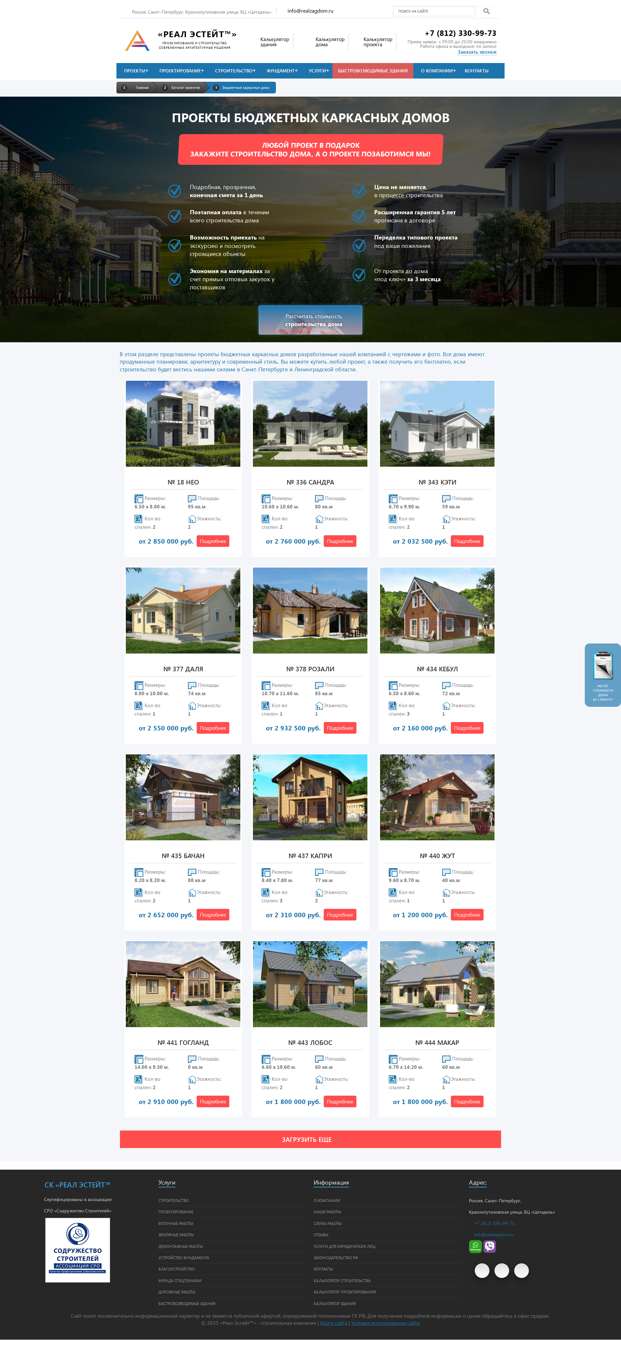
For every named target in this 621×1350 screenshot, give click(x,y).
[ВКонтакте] (502, 1270)
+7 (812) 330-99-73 (460, 32)
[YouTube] (482, 1270)
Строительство (234, 71)
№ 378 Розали (310, 669)
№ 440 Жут (437, 856)
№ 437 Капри (310, 856)
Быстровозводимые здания (373, 71)
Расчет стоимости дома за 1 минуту (603, 693)
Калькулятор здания (335, 1303)
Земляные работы (176, 1234)
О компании (437, 71)
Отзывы (321, 1234)
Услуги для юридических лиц (345, 1246)
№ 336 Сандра (310, 482)
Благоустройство (176, 1268)
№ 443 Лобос (310, 1043)
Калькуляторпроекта (378, 42)
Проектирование (180, 71)
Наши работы (327, 1211)
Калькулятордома (330, 42)
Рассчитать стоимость (314, 320)
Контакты (477, 71)
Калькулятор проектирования (345, 1291)
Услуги (317, 71)
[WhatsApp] (475, 1251)
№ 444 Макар (437, 1043)
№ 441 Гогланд (183, 1043)
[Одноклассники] (521, 1270)
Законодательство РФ (336, 1257)
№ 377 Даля (183, 669)
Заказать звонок (477, 51)
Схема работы (328, 1223)
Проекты (134, 71)
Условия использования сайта (385, 1322)
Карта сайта (333, 1322)
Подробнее (213, 540)
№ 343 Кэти (437, 482)
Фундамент (281, 71)
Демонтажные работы (180, 1246)
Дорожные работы (176, 1291)
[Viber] (489, 1251)
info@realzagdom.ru (310, 10)
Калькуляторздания (274, 42)
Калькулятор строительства (342, 1280)
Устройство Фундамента (183, 1257)
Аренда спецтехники (180, 1280)
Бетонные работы (175, 1223)
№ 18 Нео (183, 482)
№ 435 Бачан (183, 856)
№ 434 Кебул (437, 669)
